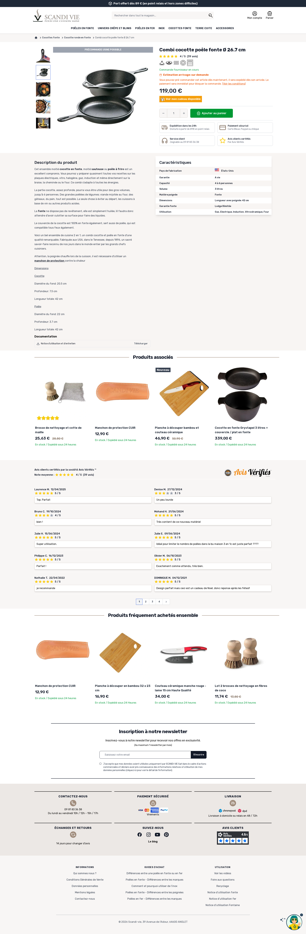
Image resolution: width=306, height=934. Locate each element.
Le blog (153, 841)
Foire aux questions (222, 879)
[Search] (210, 15)
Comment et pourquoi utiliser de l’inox (154, 886)
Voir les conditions (234, 83)
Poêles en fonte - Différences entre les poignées (154, 892)
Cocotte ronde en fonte (77, 37)
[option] (43, 55)
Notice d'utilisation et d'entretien (58, 343)
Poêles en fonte (82, 28)
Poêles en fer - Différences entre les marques (154, 898)
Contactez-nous (85, 898)
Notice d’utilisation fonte (223, 892)
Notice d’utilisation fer (222, 898)
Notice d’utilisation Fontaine (223, 905)
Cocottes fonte (179, 28)
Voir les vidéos (222, 873)
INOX (162, 28)
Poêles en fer (145, 28)
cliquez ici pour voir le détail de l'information (149, 770)
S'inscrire (198, 754)
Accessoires (225, 28)
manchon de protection (49, 260)
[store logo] (56, 15)
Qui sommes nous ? (84, 873)
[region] (43, 97)
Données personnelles (85, 886)
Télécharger (141, 343)
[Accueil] (36, 37)
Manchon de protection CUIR (115, 428)
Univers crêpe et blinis (114, 28)
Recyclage (222, 886)
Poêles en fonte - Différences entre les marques (154, 879)
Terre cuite (203, 28)
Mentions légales (85, 892)
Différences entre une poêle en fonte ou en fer (154, 873)
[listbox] (43, 97)
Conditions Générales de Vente (84, 879)
